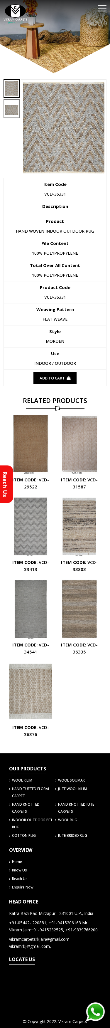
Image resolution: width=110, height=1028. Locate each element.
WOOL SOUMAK (71, 780)
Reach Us (20, 878)
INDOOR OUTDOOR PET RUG (32, 823)
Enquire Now (22, 887)
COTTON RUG (24, 835)
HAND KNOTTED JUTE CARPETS (76, 808)
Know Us (19, 870)
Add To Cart (53, 378)
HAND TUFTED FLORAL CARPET (31, 792)
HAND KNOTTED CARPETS (26, 808)
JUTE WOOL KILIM (72, 788)
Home (17, 861)
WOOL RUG (67, 819)
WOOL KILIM (22, 780)
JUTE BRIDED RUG (72, 835)
